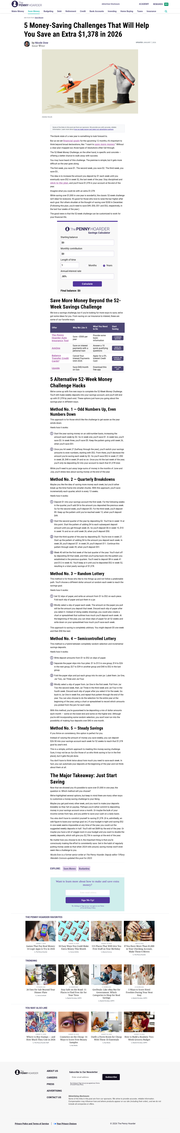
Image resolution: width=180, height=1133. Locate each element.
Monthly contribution (71, 248)
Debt (59, 11)
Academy (144, 4)
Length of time (68, 259)
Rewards (160, 4)
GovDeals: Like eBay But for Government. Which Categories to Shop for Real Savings (106, 993)
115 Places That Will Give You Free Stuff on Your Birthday (106, 947)
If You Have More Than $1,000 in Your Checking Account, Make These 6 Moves (139, 949)
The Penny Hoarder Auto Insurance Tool (60, 338)
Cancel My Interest (117, 358)
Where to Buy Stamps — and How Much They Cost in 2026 (40, 1038)
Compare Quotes (117, 338)
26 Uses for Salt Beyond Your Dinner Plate (40, 991)
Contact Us (54, 1097)
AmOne (56, 348)
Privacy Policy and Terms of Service (32, 1123)
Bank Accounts (97, 11)
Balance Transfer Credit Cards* (60, 358)
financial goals (71, 140)
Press (50, 1084)
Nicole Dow (41, 42)
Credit (83, 11)
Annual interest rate (71, 271)
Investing (112, 11)
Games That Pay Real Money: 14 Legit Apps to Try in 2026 (40, 947)
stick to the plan (59, 183)
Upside (56, 368)
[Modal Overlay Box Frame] (87, 894)
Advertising (54, 1090)
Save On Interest (117, 348)
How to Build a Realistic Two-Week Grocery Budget (139, 1038)
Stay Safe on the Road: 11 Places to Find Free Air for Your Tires (73, 992)
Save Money (34, 11)
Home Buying (126, 11)
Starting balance (69, 237)
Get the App (118, 368)
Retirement (70, 11)
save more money (105, 144)
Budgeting (48, 11)
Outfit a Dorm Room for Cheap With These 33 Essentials (106, 1038)
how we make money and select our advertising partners (93, 129)
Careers (52, 1077)
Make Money (18, 11)
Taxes (140, 11)
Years (109, 265)
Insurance (151, 11)
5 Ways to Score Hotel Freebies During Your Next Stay (139, 992)
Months (93, 265)
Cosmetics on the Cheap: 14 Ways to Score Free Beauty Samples (73, 1039)
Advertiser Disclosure (111, 4)
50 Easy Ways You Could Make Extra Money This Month (74, 947)
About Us (52, 1071)
